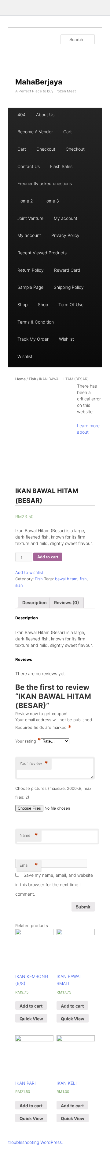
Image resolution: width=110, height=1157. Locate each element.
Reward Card (67, 270)
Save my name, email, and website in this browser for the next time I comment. (54, 884)
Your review (34, 763)
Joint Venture (30, 218)
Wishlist (66, 339)
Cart (67, 131)
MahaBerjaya (38, 81)
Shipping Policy (69, 287)
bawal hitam (66, 578)
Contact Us (28, 166)
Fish (32, 379)
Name (29, 835)
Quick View (31, 1018)
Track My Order (33, 339)
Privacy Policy (65, 235)
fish (83, 578)
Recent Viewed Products (42, 252)
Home (20, 379)
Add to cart (47, 557)
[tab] (34, 603)
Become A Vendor (35, 131)
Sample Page (30, 287)
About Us (45, 114)
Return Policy (30, 270)
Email (29, 865)
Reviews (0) (66, 602)
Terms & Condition (35, 321)
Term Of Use (70, 304)
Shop (22, 304)
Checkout (45, 149)
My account (65, 218)
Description (34, 602)
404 (21, 114)
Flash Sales (61, 166)
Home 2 (25, 200)
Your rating (28, 741)
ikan (19, 585)
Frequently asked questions (44, 183)
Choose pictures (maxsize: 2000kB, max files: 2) (53, 793)
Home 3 (51, 200)
